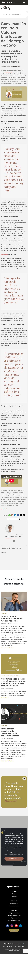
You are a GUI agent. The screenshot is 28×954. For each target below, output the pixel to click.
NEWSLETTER (14, 930)
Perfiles (10, 14)
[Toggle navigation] (24, 2)
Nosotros (14, 893)
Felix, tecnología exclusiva (14, 915)
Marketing (4, 255)
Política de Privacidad (9, 943)
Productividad (5, 697)
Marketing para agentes (14, 918)
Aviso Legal (19, 943)
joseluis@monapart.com (10, 538)
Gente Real (7, 14)
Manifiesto (14, 896)
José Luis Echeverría (15, 66)
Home (4, 14)
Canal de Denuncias (19, 946)
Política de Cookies (7, 946)
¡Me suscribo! (10, 801)
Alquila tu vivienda (14, 906)
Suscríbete (14, 858)
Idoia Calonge (8, 72)
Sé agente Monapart (14, 913)
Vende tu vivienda (14, 903)
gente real (4, 509)
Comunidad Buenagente (14, 920)
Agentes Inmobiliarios (7, 647)
